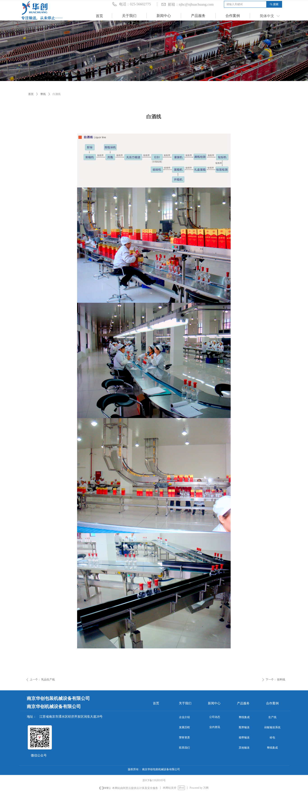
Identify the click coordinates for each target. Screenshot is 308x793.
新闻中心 (163, 16)
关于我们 (129, 16)
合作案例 (232, 16)
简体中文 (267, 16)
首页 (31, 94)
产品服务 (198, 16)
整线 (43, 94)
